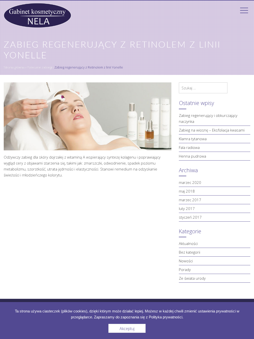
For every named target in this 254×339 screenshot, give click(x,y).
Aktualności (188, 243)
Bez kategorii (189, 252)
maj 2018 (187, 191)
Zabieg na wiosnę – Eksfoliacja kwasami (212, 130)
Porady (185, 269)
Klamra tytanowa (193, 138)
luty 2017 (187, 208)
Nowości (186, 260)
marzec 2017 (190, 199)
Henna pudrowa (192, 156)
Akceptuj (127, 328)
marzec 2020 (190, 182)
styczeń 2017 (190, 217)
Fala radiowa (189, 147)
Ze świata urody (192, 278)
